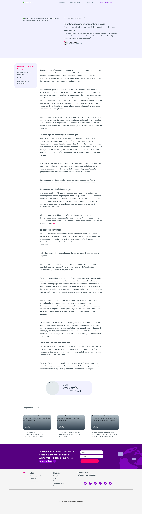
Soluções (56, 476)
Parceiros (56, 481)
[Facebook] (90, 484)
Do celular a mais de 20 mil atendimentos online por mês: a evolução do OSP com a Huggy (35, 434)
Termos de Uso (82, 473)
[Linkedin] (100, 484)
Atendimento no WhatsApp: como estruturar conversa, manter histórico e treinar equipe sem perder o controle (104, 434)
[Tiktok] (110, 484)
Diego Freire (73, 42)
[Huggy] (85, 484)
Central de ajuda (58, 483)
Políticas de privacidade (86, 475)
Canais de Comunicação (74, 18)
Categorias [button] (62, 2)
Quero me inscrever (89, 461)
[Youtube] (105, 484)
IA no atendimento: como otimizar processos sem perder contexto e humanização (69, 434)
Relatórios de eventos (24, 78)
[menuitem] (75, 2)
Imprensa (90, 2)
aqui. (55, 223)
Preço (55, 478)
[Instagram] (95, 484)
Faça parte (56, 486)
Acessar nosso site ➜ (106, 2)
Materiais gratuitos (75, 2)
